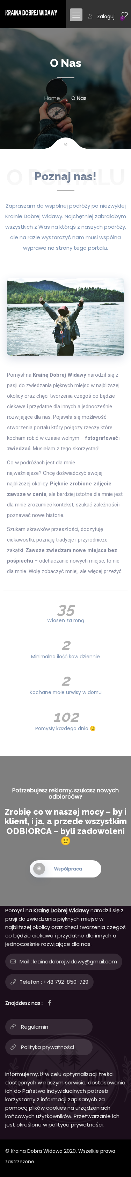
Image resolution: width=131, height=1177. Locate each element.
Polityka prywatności (47, 1047)
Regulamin (34, 1026)
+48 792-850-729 (65, 982)
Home (52, 98)
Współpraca (68, 869)
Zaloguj (106, 16)
